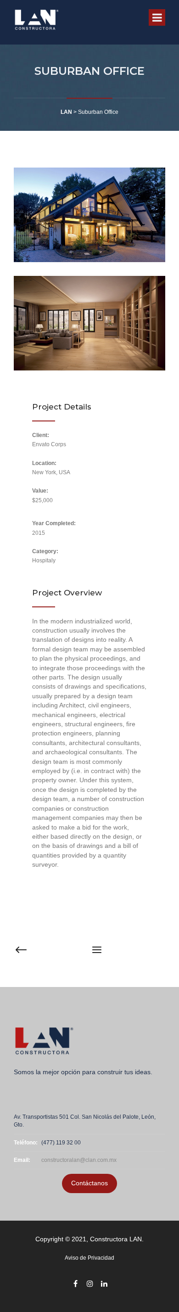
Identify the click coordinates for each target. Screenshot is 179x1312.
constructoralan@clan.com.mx (79, 1160)
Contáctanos (89, 1183)
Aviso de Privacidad (89, 1258)
